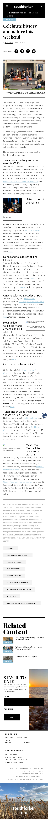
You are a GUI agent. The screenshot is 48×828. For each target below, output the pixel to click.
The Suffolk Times (13, 757)
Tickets (34, 278)
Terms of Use (14, 768)
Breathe (9, 743)
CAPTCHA (8, 709)
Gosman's (10, 548)
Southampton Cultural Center (31, 301)
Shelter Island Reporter (16, 762)
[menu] (7, 6)
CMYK (40, 776)
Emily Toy (9, 43)
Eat (25, 737)
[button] (26, 813)
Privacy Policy (25, 768)
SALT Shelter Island (14, 575)
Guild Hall (38, 335)
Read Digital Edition (14, 737)
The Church (11, 596)
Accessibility (38, 768)
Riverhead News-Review (16, 759)
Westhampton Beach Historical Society (20, 181)
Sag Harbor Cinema (14, 569)
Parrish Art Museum (33, 230)
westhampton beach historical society (22, 603)
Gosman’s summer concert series (17, 482)
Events (27, 743)
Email (6, 696)
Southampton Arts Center (17, 582)
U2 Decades (29, 298)
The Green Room (29, 418)
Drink (7, 740)
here (10, 251)
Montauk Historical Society (18, 555)
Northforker (11, 754)
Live (26, 740)
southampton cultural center (19, 589)
